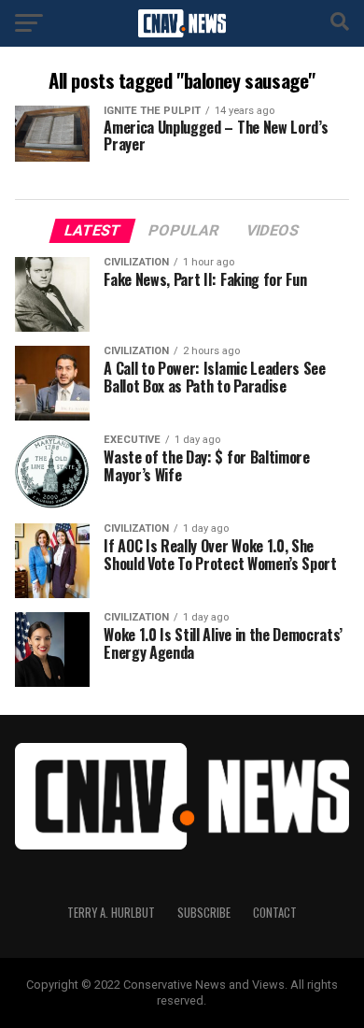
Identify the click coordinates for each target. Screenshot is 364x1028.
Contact (275, 912)
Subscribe (204, 912)
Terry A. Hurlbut (111, 912)
